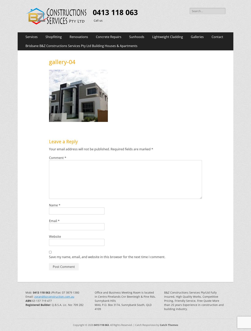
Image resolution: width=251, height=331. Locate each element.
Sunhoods (136, 37)
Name (54, 205)
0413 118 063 (115, 12)
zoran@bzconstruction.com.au (54, 296)
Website (55, 236)
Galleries (197, 37)
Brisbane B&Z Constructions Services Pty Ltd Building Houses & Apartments (81, 46)
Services (31, 37)
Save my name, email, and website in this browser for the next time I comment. (107, 257)
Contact (217, 37)
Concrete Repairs (108, 37)
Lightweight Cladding (167, 37)
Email (54, 221)
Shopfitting (53, 37)
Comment (57, 158)
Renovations (79, 37)
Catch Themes (169, 325)
